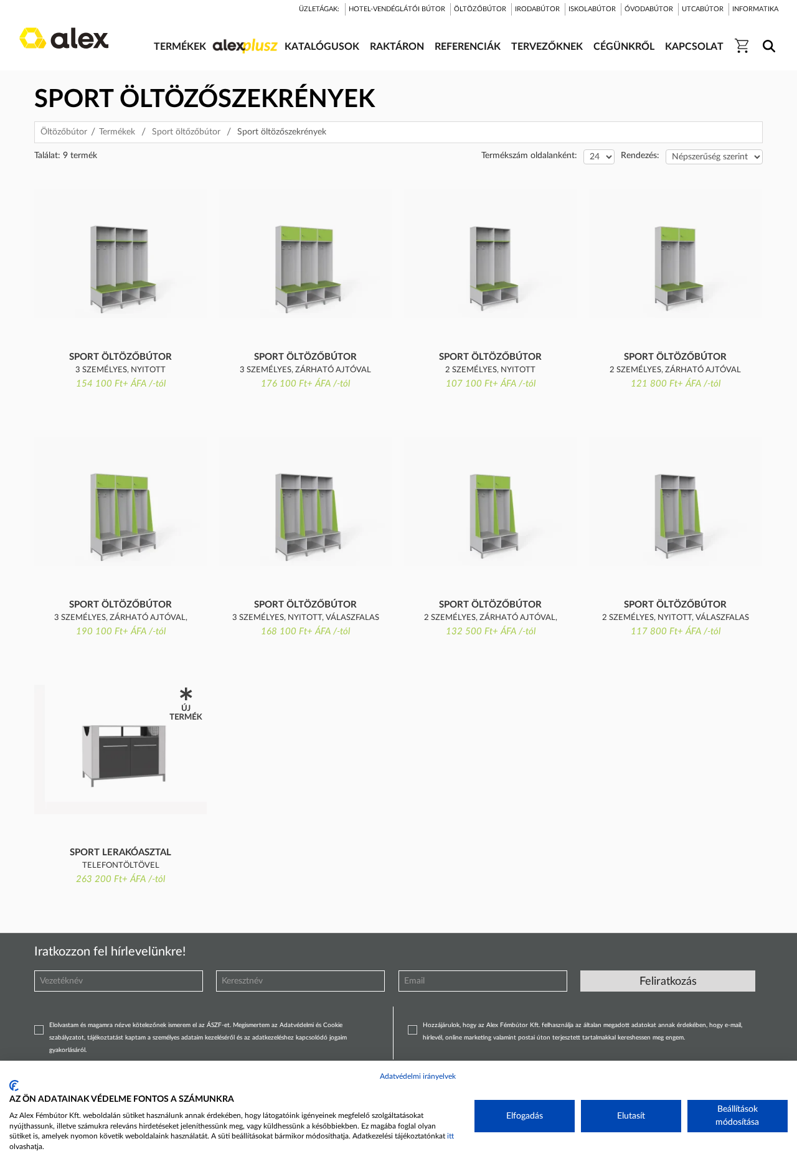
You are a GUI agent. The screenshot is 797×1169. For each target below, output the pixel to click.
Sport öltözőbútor (120, 357)
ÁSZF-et (218, 1025)
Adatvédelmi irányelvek (418, 1076)
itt (450, 1136)
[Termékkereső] (767, 38)
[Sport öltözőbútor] (120, 253)
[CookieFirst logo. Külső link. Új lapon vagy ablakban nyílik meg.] (14, 1085)
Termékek (117, 132)
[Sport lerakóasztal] (120, 749)
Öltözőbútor (63, 132)
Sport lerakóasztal (120, 852)
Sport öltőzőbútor (186, 132)
